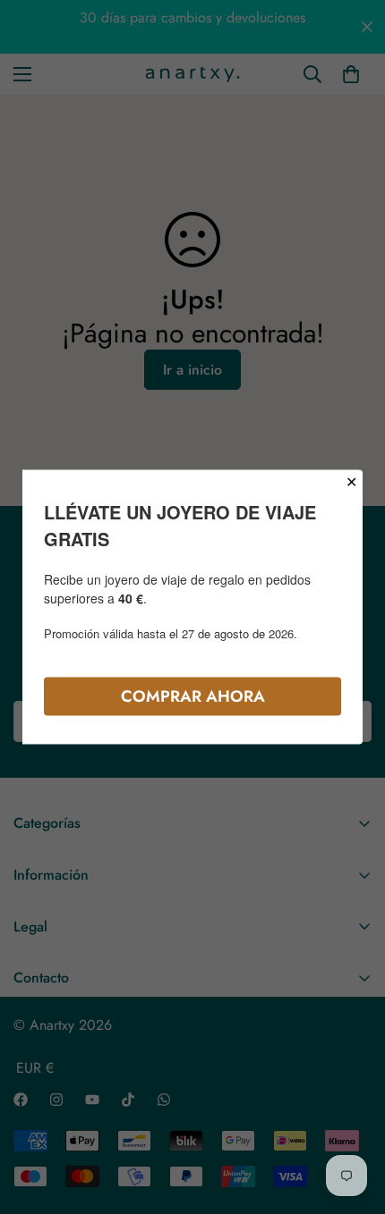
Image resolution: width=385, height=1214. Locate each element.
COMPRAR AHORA (193, 696)
